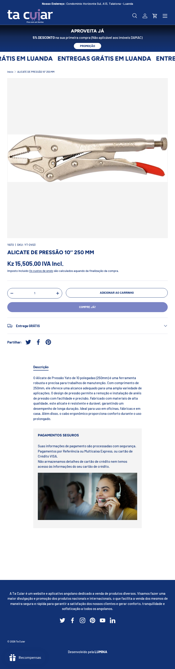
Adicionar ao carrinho (117, 292)
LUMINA (101, 651)
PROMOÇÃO (87, 46)
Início (10, 71)
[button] (155, 16)
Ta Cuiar (20, 641)
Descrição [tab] (41, 367)
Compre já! (87, 307)
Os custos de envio (41, 271)
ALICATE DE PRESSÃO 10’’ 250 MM (35, 71)
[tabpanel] (87, 398)
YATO (10, 244)
